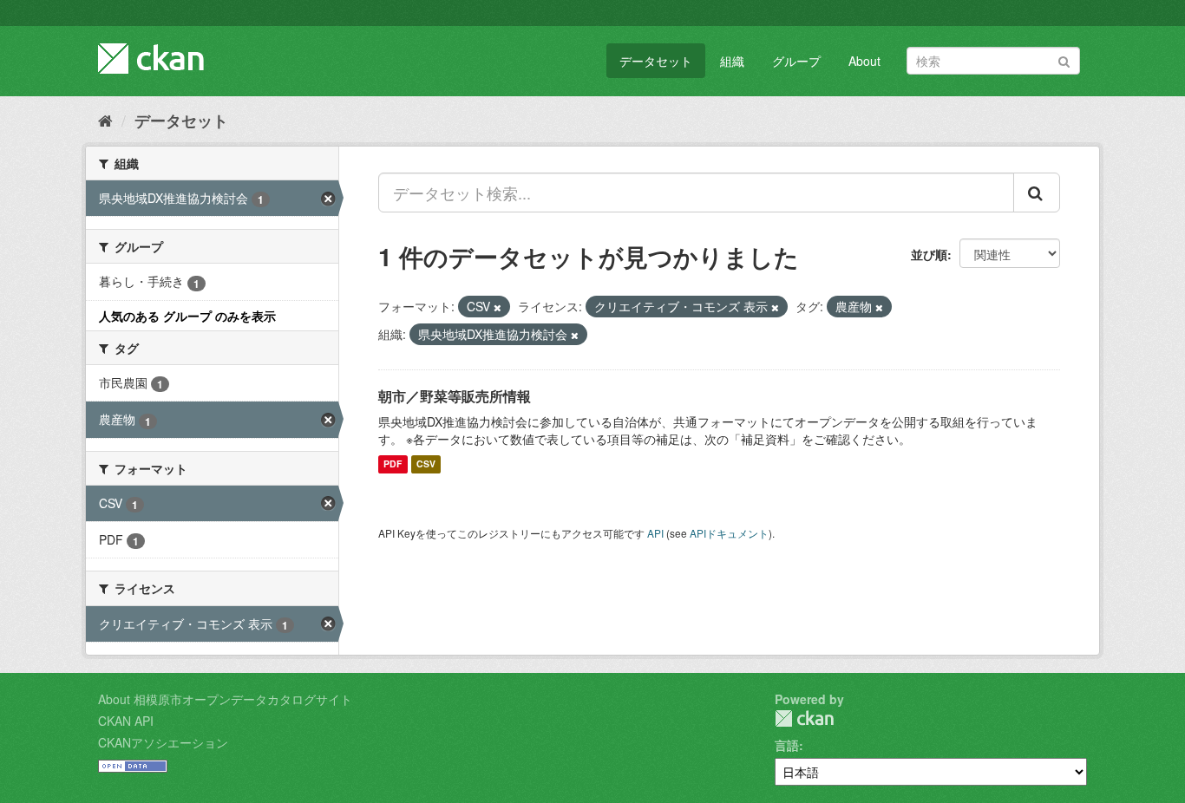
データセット (655, 60)
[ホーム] (105, 119)
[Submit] (1064, 59)
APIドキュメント (729, 533)
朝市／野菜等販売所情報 (454, 396)
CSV (425, 464)
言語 (787, 745)
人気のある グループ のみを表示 (187, 315)
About (864, 60)
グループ (796, 60)
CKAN (804, 718)
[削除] (497, 307)
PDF (392, 464)
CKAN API (126, 720)
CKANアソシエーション (163, 742)
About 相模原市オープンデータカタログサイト (225, 699)
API (655, 533)
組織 (732, 60)
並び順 (929, 254)
